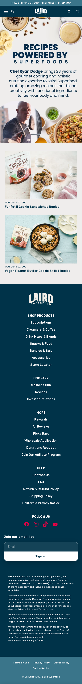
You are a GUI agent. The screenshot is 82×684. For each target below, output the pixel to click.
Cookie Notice (41, 668)
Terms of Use (21, 662)
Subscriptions (41, 322)
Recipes (41, 392)
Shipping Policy (41, 496)
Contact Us (41, 475)
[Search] (12, 11)
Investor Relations (41, 399)
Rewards (41, 419)
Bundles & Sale (41, 350)
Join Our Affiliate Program (41, 454)
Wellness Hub (41, 385)
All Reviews (41, 426)
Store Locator (41, 365)
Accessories (41, 357)
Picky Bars (41, 433)
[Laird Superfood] (41, 299)
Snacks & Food (41, 343)
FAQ (41, 482)
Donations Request (41, 447)
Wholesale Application (41, 440)
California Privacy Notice (41, 503)
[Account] (69, 11)
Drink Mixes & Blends (41, 336)
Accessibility (61, 662)
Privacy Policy (42, 662)
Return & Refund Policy (41, 489)
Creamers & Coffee (41, 329)
